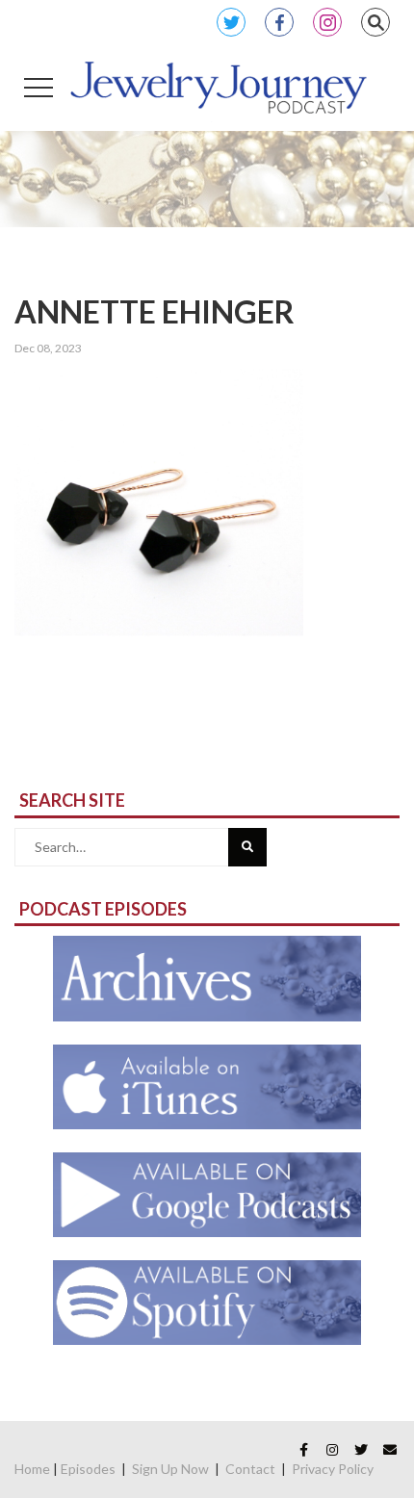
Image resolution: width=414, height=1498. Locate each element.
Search (375, 22)
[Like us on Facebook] (303, 1449)
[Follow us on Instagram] (332, 1449)
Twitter (231, 22)
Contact (250, 1468)
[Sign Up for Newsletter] (390, 1449)
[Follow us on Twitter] (361, 1449)
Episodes (88, 1468)
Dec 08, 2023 (48, 348)
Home (32, 1468)
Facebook (279, 22)
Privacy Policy (333, 1468)
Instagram (327, 22)
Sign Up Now (170, 1468)
